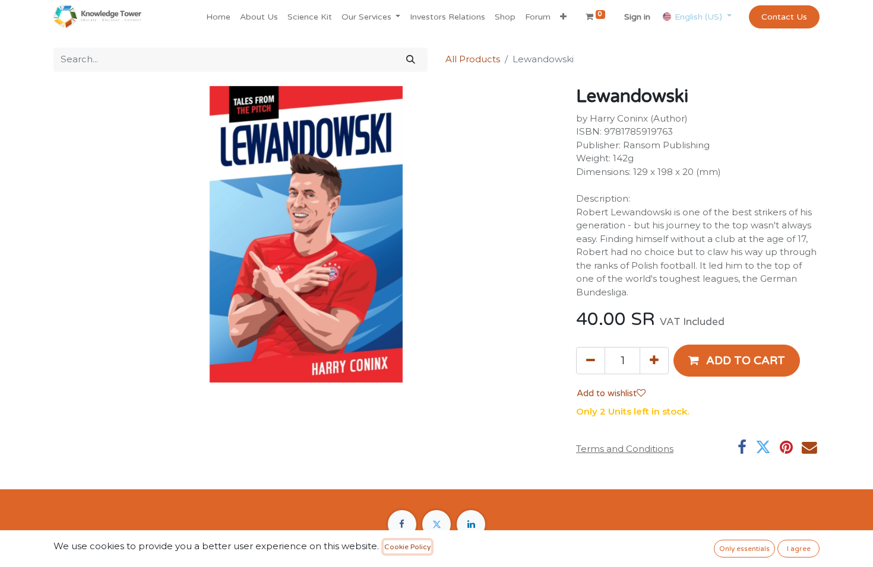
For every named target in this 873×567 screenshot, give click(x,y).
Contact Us (784, 17)
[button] (563, 17)
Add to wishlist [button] (607, 393)
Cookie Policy (407, 547)
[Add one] (654, 360)
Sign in (637, 17)
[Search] (411, 59)
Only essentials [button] (744, 548)
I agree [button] (799, 548)
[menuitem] (218, 17)
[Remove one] (590, 360)
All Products (472, 59)
